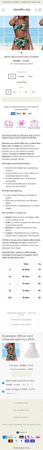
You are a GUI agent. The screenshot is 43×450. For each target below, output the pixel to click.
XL (26, 92)
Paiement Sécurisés (21, 324)
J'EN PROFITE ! (21, 374)
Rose (30, 76)
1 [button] (17, 52)
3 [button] (21, 52)
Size (21, 87)
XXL (33, 92)
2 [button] (19, 52)
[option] (21, 2)
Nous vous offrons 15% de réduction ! (21, 425)
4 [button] (23, 52)
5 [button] (25, 52)
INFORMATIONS (21, 403)
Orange (21, 76)
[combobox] (27, 385)
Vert (12, 76)
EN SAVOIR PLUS (21, 410)
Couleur (21, 72)
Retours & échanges (21, 320)
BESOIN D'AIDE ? (21, 417)
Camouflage (21, 82)
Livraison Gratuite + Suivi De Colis (22, 314)
